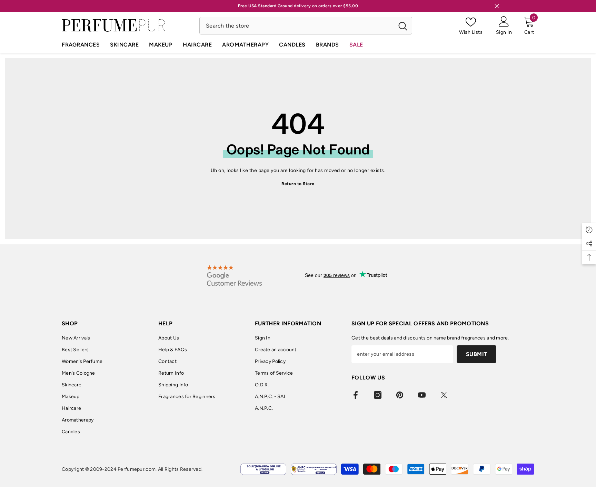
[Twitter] (444, 395)
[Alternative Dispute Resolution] (314, 469)
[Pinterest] (399, 395)
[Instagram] (377, 395)
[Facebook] (355, 395)
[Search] (305, 25)
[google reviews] (234, 275)
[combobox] (297, 25)
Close (497, 6)
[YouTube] (421, 395)
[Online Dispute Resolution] (263, 469)
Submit (476, 354)
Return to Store (298, 183)
